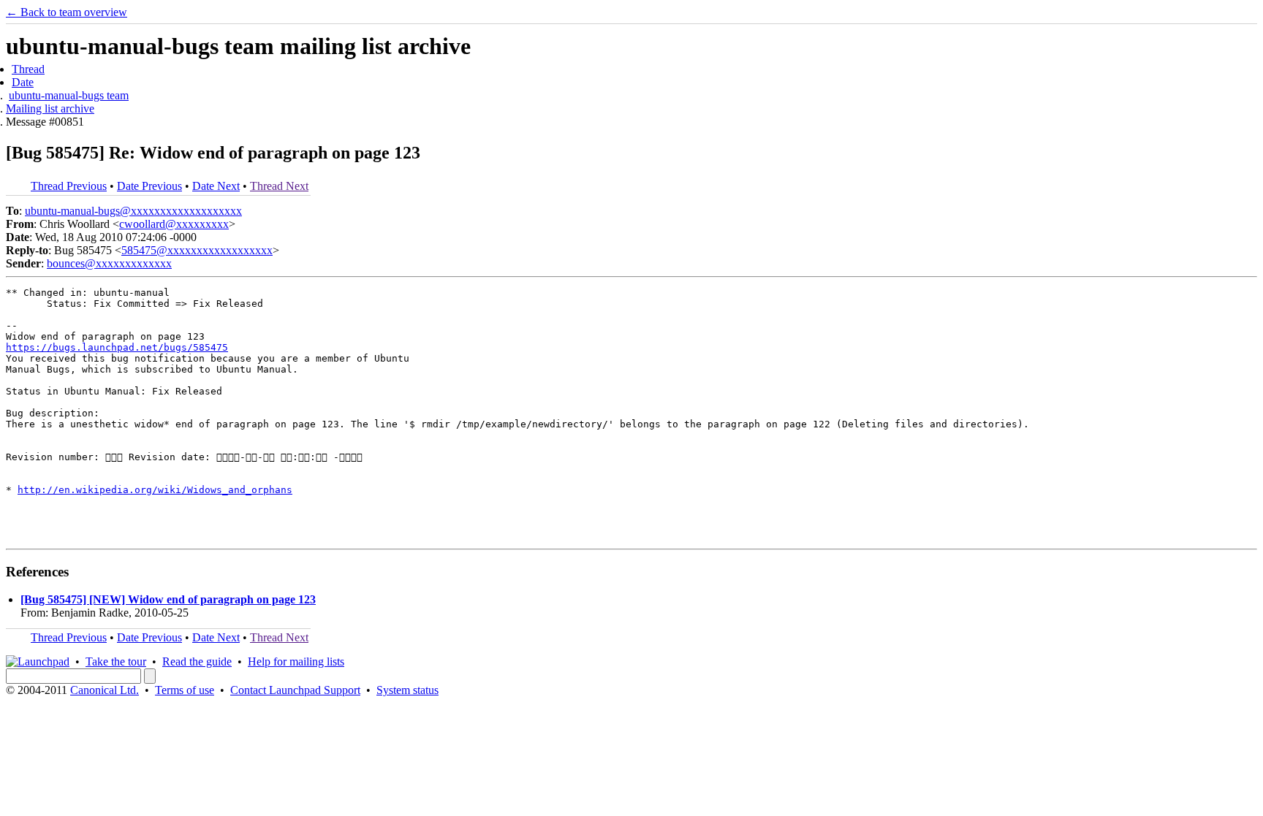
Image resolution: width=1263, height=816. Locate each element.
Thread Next (279, 186)
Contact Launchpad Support (295, 690)
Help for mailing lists (296, 661)
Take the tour (116, 661)
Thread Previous (69, 186)
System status (407, 690)
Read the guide (197, 661)
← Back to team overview (66, 12)
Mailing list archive (50, 108)
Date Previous (149, 186)
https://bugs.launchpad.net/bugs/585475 (117, 347)
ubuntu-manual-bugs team (69, 95)
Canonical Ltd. (104, 690)
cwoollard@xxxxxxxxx (174, 224)
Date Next (216, 186)
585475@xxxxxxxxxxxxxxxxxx (197, 250)
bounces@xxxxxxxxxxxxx (109, 263)
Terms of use (184, 690)
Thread (28, 69)
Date (23, 82)
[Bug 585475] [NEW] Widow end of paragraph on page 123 (168, 599)
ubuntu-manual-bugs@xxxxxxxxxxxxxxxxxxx (133, 211)
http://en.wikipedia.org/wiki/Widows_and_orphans (155, 489)
